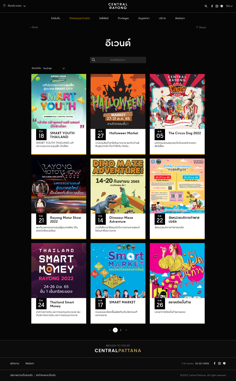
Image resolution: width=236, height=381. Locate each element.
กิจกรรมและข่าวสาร (80, 18)
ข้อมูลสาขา (143, 18)
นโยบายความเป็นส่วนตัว (21, 375)
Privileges (123, 18)
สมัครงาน (14, 363)
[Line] (221, 7)
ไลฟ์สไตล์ (103, 18)
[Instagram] (217, 7)
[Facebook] (212, 7)
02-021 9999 (202, 363)
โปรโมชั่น (55, 18)
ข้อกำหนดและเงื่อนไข (46, 375)
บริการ (162, 18)
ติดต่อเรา (180, 18)
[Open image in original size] (118, 6)
